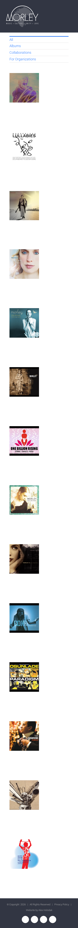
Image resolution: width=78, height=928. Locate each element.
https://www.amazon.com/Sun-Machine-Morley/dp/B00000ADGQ (24, 559)
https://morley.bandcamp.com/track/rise (24, 441)
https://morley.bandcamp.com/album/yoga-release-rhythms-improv (24, 323)
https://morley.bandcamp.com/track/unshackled (24, 854)
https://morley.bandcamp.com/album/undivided (24, 264)
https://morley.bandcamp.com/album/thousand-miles (24, 205)
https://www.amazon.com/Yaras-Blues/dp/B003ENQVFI (24, 618)
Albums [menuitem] (15, 46)
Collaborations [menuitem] (20, 52)
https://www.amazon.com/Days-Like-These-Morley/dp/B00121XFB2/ (24, 500)
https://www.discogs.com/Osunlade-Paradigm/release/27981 (24, 677)
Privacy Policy (61, 904)
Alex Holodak (45, 910)
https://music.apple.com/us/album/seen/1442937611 (24, 382)
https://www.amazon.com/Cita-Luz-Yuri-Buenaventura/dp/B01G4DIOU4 (24, 736)
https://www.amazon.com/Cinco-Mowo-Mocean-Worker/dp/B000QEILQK (24, 795)
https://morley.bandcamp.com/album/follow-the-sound (24, 87)
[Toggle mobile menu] (70, 10)
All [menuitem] (11, 40)
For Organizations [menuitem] (22, 59)
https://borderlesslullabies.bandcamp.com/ (24, 146)
